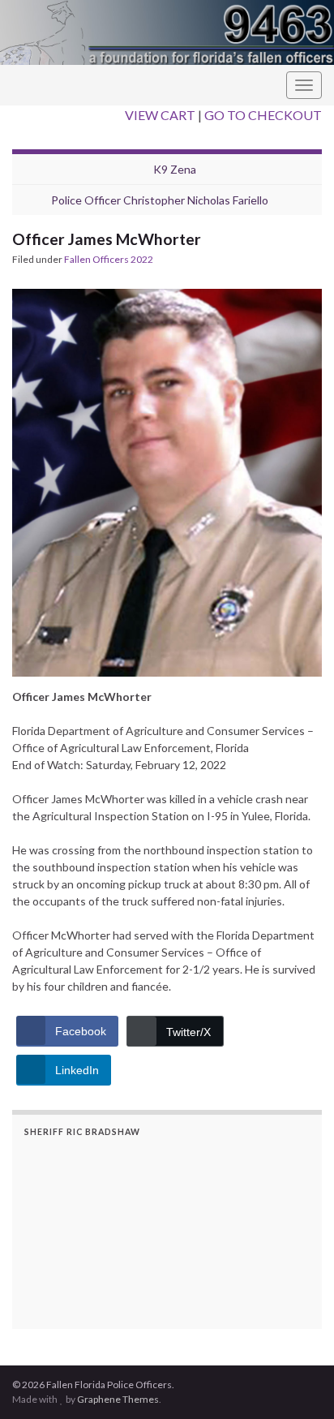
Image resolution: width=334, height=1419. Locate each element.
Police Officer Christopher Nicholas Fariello (159, 200)
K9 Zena (174, 169)
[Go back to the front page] (167, 32)
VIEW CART (160, 115)
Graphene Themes (118, 1399)
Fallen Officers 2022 (108, 259)
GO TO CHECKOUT (263, 115)
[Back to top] (297, 1382)
